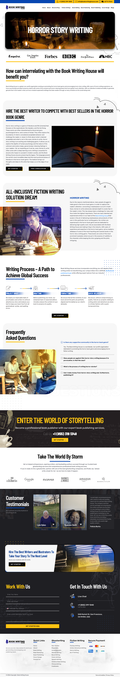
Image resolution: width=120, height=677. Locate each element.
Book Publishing (96, 7)
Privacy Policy (110, 675)
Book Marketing (85, 7)
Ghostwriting (56, 7)
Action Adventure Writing (78, 648)
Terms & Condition (100, 675)
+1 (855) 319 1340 (65, 1)
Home (44, 7)
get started (13, 169)
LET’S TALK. (108, 1)
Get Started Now (32, 626)
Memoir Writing (56, 652)
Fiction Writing (66, 7)
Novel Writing (56, 655)
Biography (55, 648)
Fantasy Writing (75, 646)
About (49, 7)
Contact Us (36, 659)
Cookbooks (55, 666)
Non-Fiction (55, 646)
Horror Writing (74, 650)
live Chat (82, 596)
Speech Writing (56, 659)
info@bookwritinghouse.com (88, 1)
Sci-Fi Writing (74, 652)
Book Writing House (101, 216)
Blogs (112, 7)
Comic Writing (56, 657)
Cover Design (106, 7)
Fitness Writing (56, 664)
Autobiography (56, 650)
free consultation (38, 169)
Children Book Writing (59, 662)
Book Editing (76, 7)
